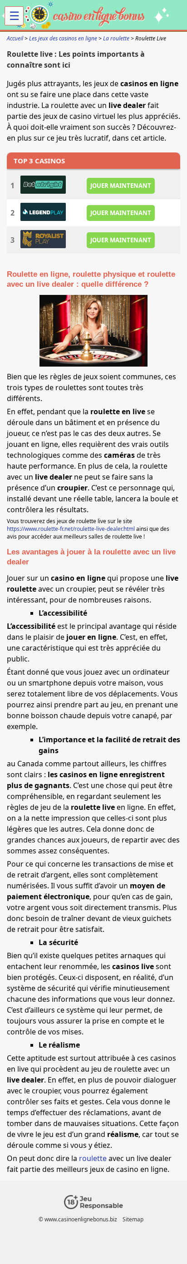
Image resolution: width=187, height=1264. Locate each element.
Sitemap (133, 1219)
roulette (93, 1158)
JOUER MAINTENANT (120, 185)
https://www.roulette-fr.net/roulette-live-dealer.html (71, 529)
